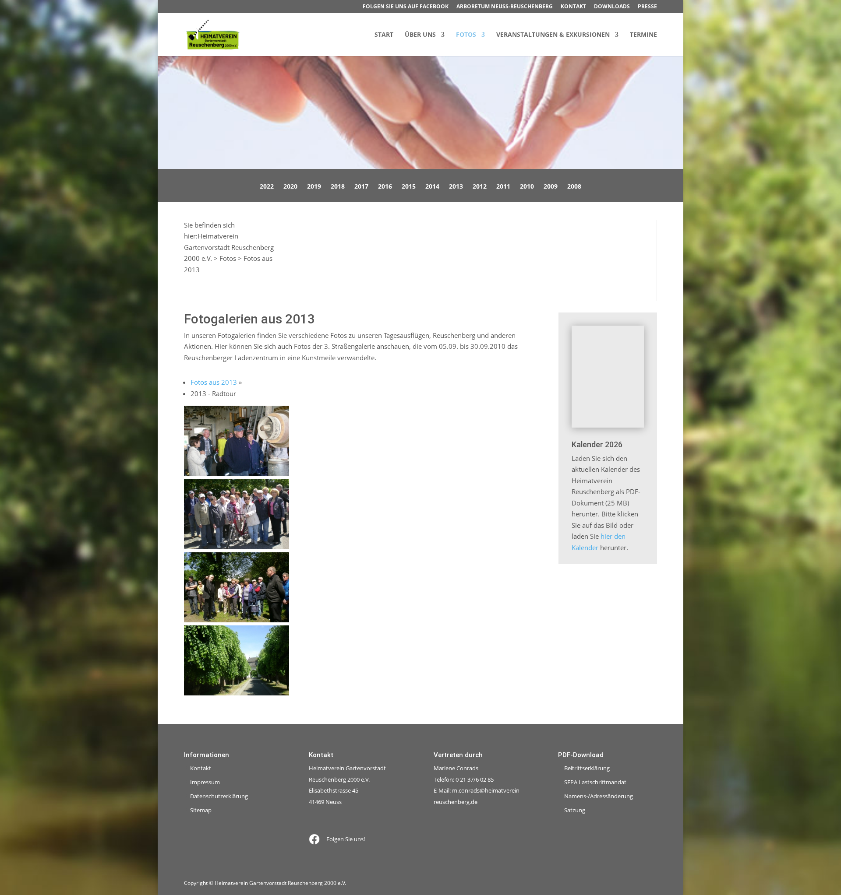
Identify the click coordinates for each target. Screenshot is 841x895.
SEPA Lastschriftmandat (595, 782)
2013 (456, 186)
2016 (385, 186)
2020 (290, 186)
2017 (361, 186)
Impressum (205, 782)
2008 (574, 186)
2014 (432, 186)
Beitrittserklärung (587, 768)
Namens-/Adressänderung (598, 796)
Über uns (420, 35)
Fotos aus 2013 (214, 382)
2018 (338, 186)
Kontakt (573, 7)
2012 (480, 186)
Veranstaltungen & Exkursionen (553, 35)
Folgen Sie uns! (345, 839)
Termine (643, 35)
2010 (527, 186)
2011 (503, 186)
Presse (647, 7)
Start (384, 35)
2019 (314, 186)
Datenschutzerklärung (219, 796)
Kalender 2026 (597, 444)
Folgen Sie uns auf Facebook (406, 7)
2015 (409, 186)
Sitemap (201, 810)
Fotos (466, 35)
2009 (551, 186)
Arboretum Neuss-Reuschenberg (504, 7)
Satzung (574, 810)
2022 (267, 186)
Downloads (612, 7)
